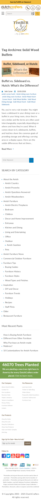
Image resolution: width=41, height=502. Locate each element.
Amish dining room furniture (26, 94)
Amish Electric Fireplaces (16, 205)
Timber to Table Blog (28, 389)
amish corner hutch (8, 94)
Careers (4, 408)
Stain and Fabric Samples (9, 429)
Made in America (7, 397)
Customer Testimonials (29, 397)
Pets (7, 250)
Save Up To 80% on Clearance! (20, 2)
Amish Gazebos (14, 245)
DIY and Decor (12, 289)
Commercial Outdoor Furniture (17, 259)
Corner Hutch (7, 99)
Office (8, 237)
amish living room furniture (11, 97)
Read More (7, 149)
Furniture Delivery (7, 405)
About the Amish (10, 179)
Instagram (22, 456)
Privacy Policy (6, 403)
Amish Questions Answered (17, 192)
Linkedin (27, 456)
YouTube (13, 456)
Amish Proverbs (12, 188)
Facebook (4, 456)
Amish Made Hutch (29, 97)
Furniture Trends (12, 293)
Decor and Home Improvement (19, 219)
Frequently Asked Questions (30, 395)
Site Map (4, 432)
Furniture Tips (9, 263)
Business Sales (6, 395)
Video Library (26, 392)
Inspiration (8, 285)
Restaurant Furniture (12, 316)
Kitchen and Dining (13, 228)
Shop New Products (8, 427)
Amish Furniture (10, 201)
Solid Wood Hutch (19, 102)
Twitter (8, 456)
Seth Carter (8, 91)
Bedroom (9, 210)
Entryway (9, 223)
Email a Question (25, 468)
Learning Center (27, 387)
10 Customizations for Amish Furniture (20, 351)
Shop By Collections (8, 424)
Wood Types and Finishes (16, 281)
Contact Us (5, 389)
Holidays (9, 298)
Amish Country (12, 183)
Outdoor (9, 241)
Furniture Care (26, 400)
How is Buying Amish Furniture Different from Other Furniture (17, 336)
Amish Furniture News (13, 254)
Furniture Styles (12, 276)
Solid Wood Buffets (20, 99)
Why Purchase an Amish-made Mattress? (17, 344)
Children (9, 214)
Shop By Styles (6, 419)
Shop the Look (6, 421)
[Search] (31, 160)
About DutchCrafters (8, 387)
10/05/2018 (21, 91)
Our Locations (6, 392)
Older (6, 311)
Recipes (8, 303)
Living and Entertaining (15, 232)
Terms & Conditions (8, 400)
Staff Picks (10, 307)
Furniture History (13, 272)
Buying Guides (11, 267)
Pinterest (18, 456)
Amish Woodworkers (14, 197)
